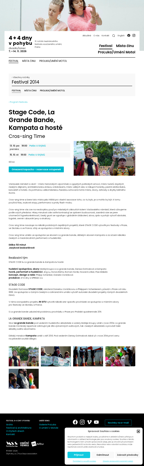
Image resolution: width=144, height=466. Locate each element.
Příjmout (79, 454)
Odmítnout (102, 454)
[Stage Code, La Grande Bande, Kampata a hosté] (104, 158)
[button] (138, 431)
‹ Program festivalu (18, 102)
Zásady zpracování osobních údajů (118, 461)
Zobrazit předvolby (127, 454)
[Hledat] (113, 35)
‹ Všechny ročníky (21, 77)
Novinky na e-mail (118, 422)
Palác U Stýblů (37, 145)
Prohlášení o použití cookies (84, 461)
